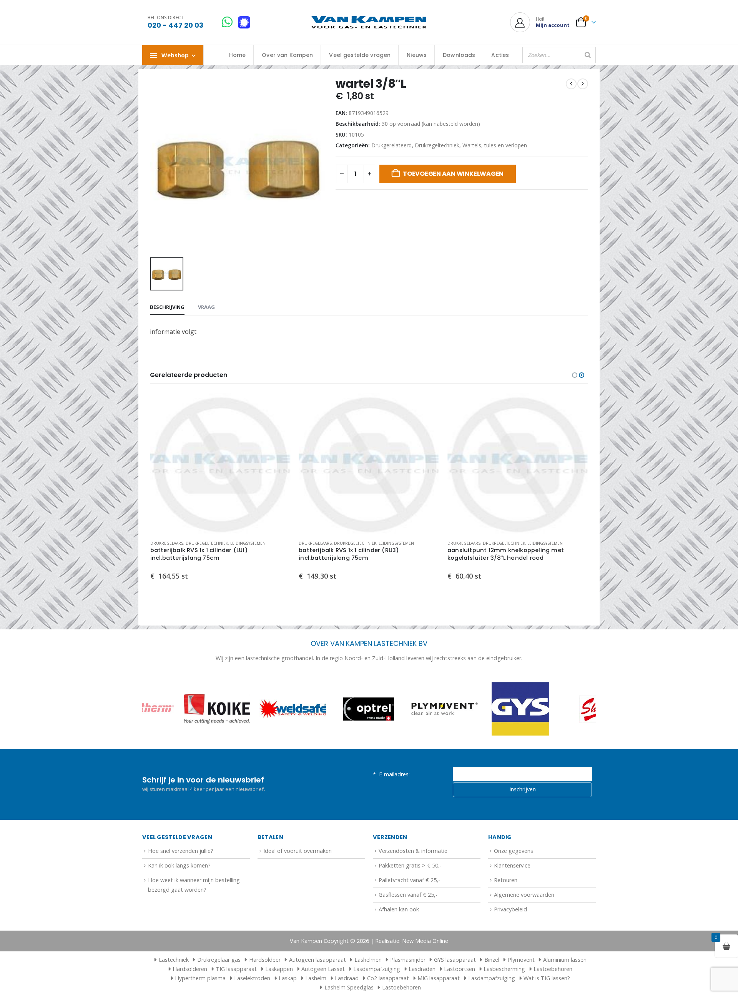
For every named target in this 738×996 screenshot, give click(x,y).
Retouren (505, 880)
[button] (574, 375)
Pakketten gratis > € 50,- (410, 865)
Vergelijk (278, 423)
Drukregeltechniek (437, 145)
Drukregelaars (166, 543)
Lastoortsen (459, 969)
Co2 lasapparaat (388, 978)
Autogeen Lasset (323, 969)
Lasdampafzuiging (376, 969)
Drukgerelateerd (391, 145)
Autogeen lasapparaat (317, 959)
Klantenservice (512, 865)
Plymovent (521, 959)
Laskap (288, 978)
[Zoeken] (587, 55)
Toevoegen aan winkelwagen (453, 173)
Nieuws (417, 55)
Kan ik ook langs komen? (179, 865)
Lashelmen (368, 959)
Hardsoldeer (265, 959)
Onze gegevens (513, 850)
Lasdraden (422, 969)
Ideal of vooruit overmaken (297, 850)
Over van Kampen (287, 55)
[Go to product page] (220, 463)
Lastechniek (174, 959)
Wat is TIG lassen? (547, 978)
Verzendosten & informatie (413, 850)
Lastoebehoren (553, 969)
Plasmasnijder (408, 959)
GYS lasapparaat (455, 959)
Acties (500, 55)
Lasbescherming (504, 969)
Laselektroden (252, 978)
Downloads (459, 55)
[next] (582, 83)
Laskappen (279, 969)
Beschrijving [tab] (167, 307)
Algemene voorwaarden (524, 894)
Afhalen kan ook (399, 909)
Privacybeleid (510, 909)
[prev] (571, 83)
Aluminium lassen (565, 959)
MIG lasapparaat (438, 978)
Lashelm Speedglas (349, 987)
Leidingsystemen (248, 543)
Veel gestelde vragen (360, 55)
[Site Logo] (369, 22)
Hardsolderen (190, 969)
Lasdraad (347, 978)
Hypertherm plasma (200, 978)
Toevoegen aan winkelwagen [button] (278, 405)
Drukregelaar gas (219, 959)
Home (237, 55)
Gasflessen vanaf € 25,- (408, 894)
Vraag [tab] (206, 307)
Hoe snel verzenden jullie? (180, 850)
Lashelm (315, 978)
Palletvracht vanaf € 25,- (409, 880)
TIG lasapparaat (236, 969)
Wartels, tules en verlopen (494, 145)
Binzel (491, 959)
